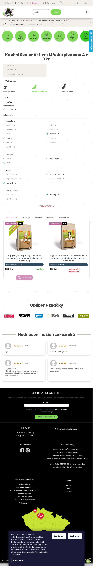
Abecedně (50, 218)
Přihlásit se (51, 417)
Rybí (53, 125)
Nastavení (18, 560)
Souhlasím (75, 536)
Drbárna (35, 3)
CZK (77, 3)
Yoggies (11, 109)
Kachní (54, 134)
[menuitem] (7, 36)
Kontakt (10, 3)
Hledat (56, 12)
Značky (68, 488)
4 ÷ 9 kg (54, 194)
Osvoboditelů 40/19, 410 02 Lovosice (67, 467)
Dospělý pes (56, 158)
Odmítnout (58, 536)
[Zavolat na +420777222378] (62, 2)
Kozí (53, 138)
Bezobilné (11, 174)
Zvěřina (11, 138)
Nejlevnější (26, 218)
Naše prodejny (24, 484)
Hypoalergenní (13, 179)
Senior (11, 163)
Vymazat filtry (45, 206)
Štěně (10, 158)
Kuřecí (10, 125)
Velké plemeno (67, 91)
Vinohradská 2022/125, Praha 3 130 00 (67, 449)
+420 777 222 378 (29, 436)
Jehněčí (11, 129)
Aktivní (11, 183)
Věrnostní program (24, 497)
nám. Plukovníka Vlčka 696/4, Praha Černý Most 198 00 (67, 460)
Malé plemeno (9, 91)
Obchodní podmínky (24, 487)
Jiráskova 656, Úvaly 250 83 (67, 452)
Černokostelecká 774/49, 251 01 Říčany (67, 456)
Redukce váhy (57, 179)
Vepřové (55, 142)
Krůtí (9, 134)
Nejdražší (38, 218)
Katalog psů (50, 3)
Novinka (11, 70)
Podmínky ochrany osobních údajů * (24, 490)
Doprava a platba (24, 493)
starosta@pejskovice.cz (69, 429)
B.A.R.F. (10, 147)
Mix (9, 142)
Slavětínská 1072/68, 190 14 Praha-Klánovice (67, 464)
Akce (10, 65)
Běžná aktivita (57, 174)
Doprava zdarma (15, 74)
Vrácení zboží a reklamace (24, 500)
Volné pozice (24, 503)
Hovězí (54, 129)
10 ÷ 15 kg (11, 199)
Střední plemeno (39, 91)
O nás (23, 3)
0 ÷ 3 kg (11, 194)
